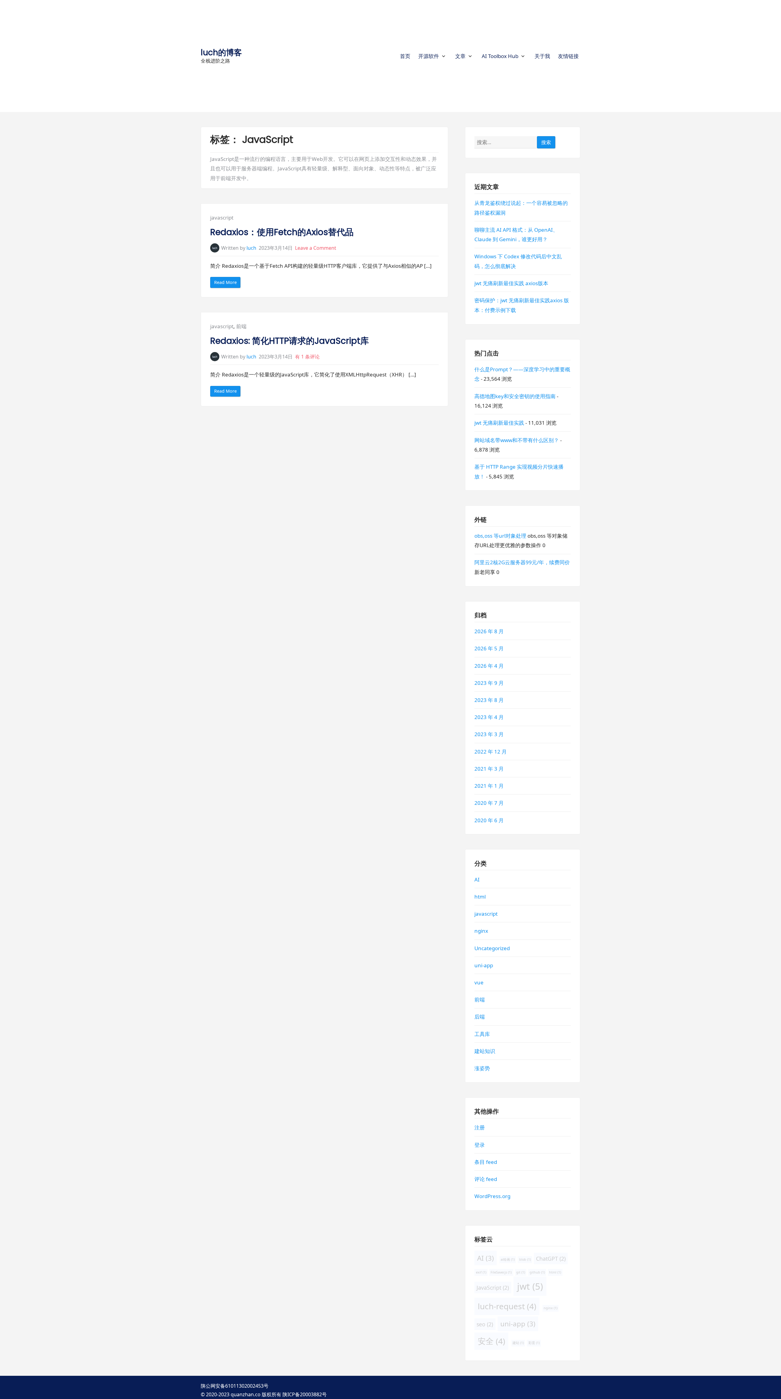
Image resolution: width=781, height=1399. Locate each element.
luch (251, 248)
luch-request (507, 1306)
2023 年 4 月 (489, 717)
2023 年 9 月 (489, 682)
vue (479, 982)
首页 (405, 56)
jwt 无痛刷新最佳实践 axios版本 (511, 283)
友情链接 (568, 56)
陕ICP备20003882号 (305, 1394)
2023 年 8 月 (489, 699)
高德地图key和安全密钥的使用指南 (515, 395)
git (520, 1272)
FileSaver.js (501, 1272)
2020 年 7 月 (489, 802)
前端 (241, 326)
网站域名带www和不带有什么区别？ (516, 439)
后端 (479, 1016)
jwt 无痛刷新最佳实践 (499, 422)
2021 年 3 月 (489, 768)
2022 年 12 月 (490, 751)
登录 (479, 1144)
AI (477, 879)
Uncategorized (492, 947)
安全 (491, 1340)
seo (485, 1324)
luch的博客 (221, 52)
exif (481, 1272)
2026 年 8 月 (489, 631)
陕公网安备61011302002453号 (234, 1386)
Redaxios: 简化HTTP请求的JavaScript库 (289, 341)
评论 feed (485, 1179)
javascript (221, 217)
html (480, 896)
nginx (481, 930)
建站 (518, 1343)
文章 (460, 56)
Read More (227, 283)
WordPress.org (492, 1196)
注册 (479, 1127)
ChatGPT (551, 1258)
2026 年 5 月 (489, 648)
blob (525, 1259)
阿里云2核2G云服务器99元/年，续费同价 (522, 562)
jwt (530, 1286)
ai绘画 (508, 1259)
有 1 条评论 (307, 356)
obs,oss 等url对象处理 (500, 535)
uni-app (483, 964)
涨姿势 (482, 1068)
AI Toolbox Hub (500, 56)
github (537, 1272)
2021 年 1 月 (489, 785)
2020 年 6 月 (489, 819)
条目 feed (485, 1161)
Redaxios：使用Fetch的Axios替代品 (282, 232)
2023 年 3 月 (489, 734)
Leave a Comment (315, 248)
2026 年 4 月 (489, 665)
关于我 (542, 56)
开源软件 (428, 56)
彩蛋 (533, 1343)
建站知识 (484, 1050)
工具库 (482, 1033)
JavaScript (493, 1287)
